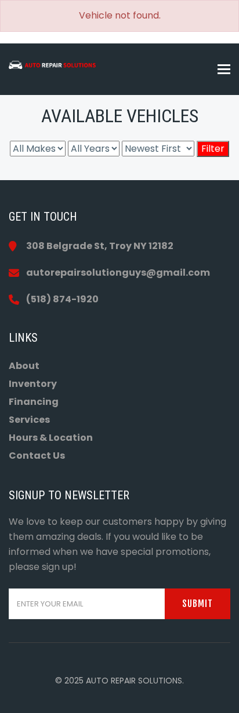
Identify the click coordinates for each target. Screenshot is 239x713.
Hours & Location (51, 437)
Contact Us (37, 455)
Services (29, 419)
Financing (34, 401)
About (24, 365)
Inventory (33, 383)
